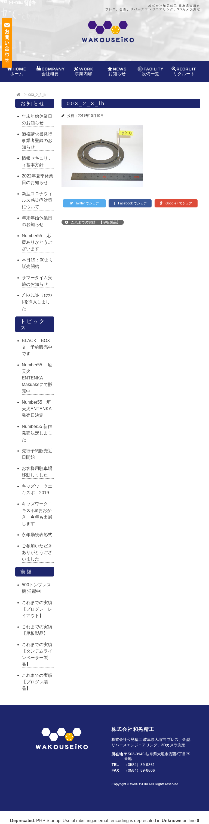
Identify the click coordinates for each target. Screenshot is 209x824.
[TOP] (19, 95)
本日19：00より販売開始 (37, 263)
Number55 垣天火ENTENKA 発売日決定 (38, 409)
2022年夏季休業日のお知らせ (37, 179)
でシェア (87, 203)
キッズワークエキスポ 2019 (37, 489)
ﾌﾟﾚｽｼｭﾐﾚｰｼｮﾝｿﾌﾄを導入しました (37, 302)
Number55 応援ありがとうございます (37, 242)
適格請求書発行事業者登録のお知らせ (37, 140)
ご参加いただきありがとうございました (37, 552)
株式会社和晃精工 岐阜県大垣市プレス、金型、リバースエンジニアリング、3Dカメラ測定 (152, 7)
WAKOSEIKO (140, 784)
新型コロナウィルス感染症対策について (37, 200)
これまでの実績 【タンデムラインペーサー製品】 (38, 654)
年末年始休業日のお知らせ (37, 119)
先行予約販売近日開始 (37, 454)
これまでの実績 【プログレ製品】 (38, 682)
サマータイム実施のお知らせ (37, 280)
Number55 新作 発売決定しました (38, 433)
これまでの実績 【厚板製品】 (95, 222)
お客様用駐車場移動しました (37, 471)
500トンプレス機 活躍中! (36, 588)
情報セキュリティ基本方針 (37, 161)
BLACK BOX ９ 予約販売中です (38, 347)
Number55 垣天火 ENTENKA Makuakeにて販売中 (37, 378)
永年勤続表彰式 (37, 534)
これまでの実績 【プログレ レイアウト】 (38, 609)
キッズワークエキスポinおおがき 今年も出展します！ (37, 514)
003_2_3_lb (86, 103)
